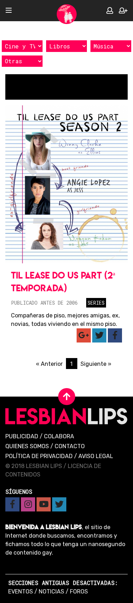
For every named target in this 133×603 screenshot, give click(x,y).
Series (96, 302)
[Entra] (110, 11)
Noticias (51, 591)
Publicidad (21, 436)
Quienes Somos (27, 446)
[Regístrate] (123, 11)
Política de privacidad (39, 456)
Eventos (20, 591)
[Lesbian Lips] (67, 14)
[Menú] (9, 11)
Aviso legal (95, 456)
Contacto (70, 446)
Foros (79, 591)
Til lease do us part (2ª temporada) (63, 281)
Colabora (59, 436)
